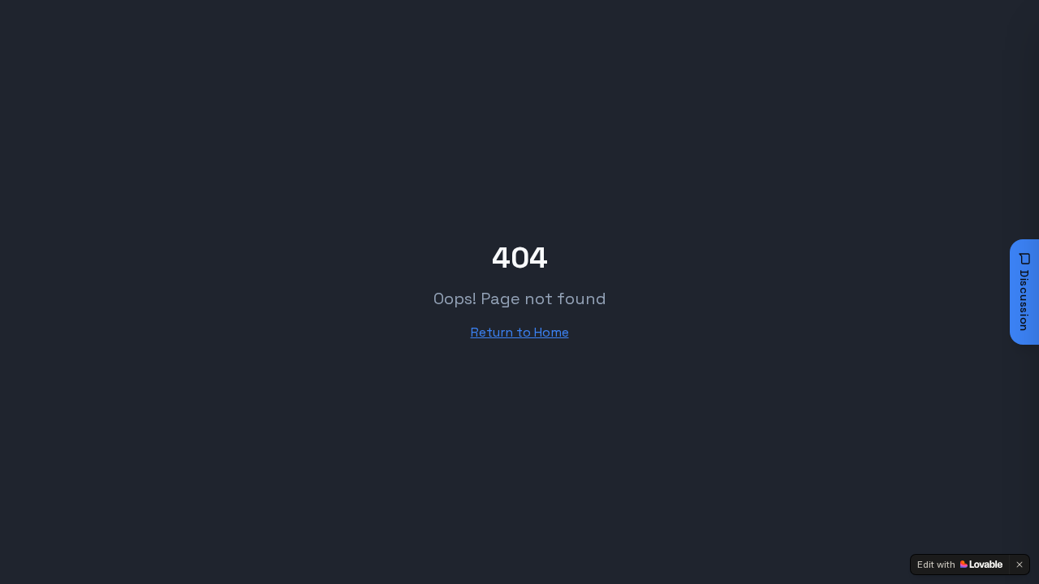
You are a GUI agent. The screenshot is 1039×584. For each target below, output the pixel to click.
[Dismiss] (1019, 564)
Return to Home (520, 332)
